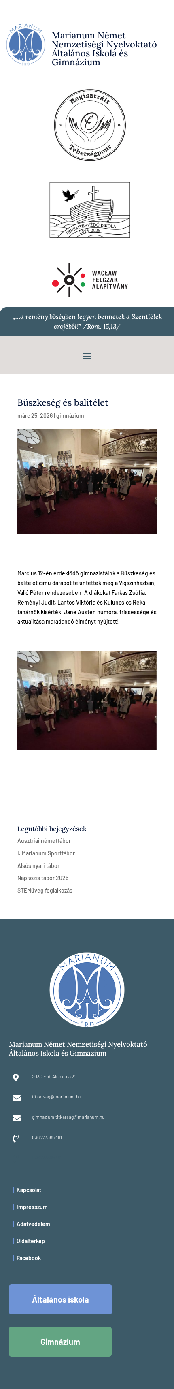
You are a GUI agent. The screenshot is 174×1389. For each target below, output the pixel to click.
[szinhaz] (87, 749)
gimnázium (70, 415)
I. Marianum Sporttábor (46, 853)
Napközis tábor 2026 (42, 877)
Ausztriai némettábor (44, 840)
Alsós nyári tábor (38, 865)
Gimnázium (60, 1341)
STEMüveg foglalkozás (44, 890)
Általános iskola (60, 1299)
